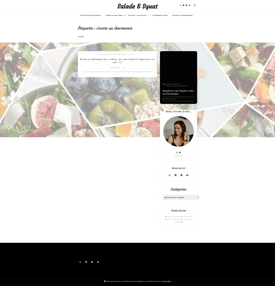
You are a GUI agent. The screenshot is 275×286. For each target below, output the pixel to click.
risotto (116, 71)
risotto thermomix (146, 71)
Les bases (106, 54)
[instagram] (180, 5)
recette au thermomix (107, 71)
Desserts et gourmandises (183, 15)
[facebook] (183, 5)
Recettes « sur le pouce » (137, 15)
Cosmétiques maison (160, 15)
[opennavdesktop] (194, 5)
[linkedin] (186, 5)
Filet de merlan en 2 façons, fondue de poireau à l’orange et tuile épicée (178, 90)
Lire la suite (179, 156)
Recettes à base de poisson (176, 83)
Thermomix (130, 54)
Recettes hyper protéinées (90, 15)
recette (97, 71)
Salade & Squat (137, 6)
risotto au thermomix (125, 71)
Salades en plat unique (114, 15)
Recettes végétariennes (118, 54)
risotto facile (136, 71)
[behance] (189, 5)
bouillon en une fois (88, 71)
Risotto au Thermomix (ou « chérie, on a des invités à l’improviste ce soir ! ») (117, 61)
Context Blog (166, 281)
